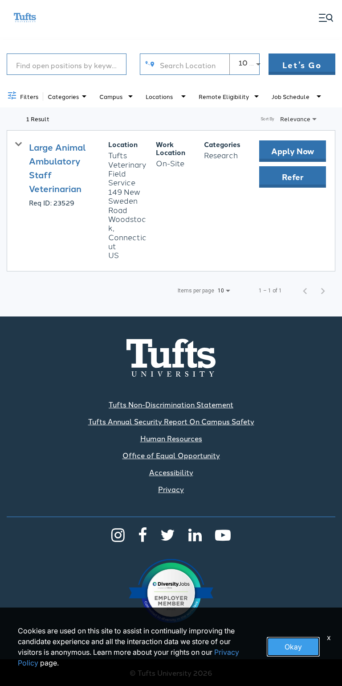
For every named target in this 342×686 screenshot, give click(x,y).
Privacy (171, 489)
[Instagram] (118, 534)
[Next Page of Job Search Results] (323, 291)
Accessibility (171, 472)
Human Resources (171, 438)
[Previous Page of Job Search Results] (305, 291)
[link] (171, 201)
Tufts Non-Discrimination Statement (171, 404)
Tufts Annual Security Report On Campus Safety (171, 421)
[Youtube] (223, 534)
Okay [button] (293, 646)
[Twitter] (167, 534)
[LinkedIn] (195, 534)
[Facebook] (142, 534)
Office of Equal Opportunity (171, 455)
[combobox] (66, 64)
